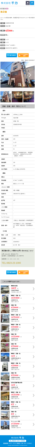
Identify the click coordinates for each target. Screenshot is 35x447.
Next (30, 75)
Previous (5, 75)
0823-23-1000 (14, 263)
